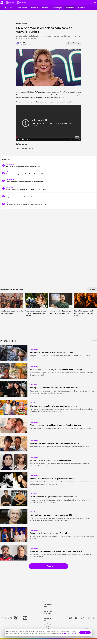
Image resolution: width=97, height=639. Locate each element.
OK (85, 632)
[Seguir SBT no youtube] (94, 618)
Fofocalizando (21, 23)
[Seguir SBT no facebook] (70, 618)
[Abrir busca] (91, 2)
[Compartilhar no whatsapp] (68, 43)
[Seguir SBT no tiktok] (82, 618)
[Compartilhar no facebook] (73, 43)
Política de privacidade (48, 612)
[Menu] (95, 2)
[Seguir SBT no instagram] (76, 618)
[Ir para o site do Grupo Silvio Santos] (10, 618)
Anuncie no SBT (48, 605)
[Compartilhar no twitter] (78, 43)
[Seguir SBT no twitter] (88, 618)
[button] (11, 306)
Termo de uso (47, 619)
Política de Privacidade (69, 633)
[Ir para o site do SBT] (25, 618)
